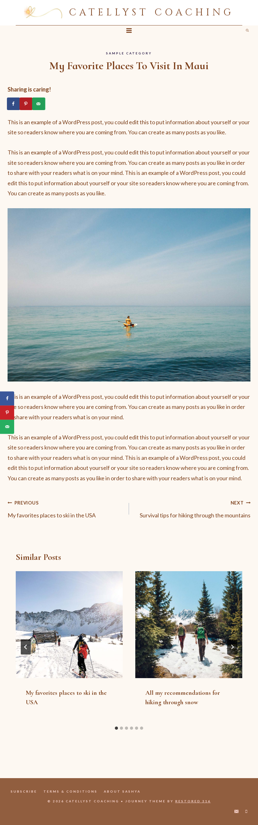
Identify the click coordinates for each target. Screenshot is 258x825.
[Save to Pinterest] (26, 104)
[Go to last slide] (26, 647)
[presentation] (69, 624)
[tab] (116, 728)
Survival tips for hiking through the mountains (195, 509)
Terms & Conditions (70, 791)
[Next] (232, 647)
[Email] (236, 811)
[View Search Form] (247, 30)
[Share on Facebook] (14, 104)
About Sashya (122, 791)
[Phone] (246, 811)
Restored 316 (193, 801)
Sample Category (129, 53)
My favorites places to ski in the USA (52, 509)
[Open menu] (129, 30)
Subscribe (24, 791)
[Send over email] (39, 104)
